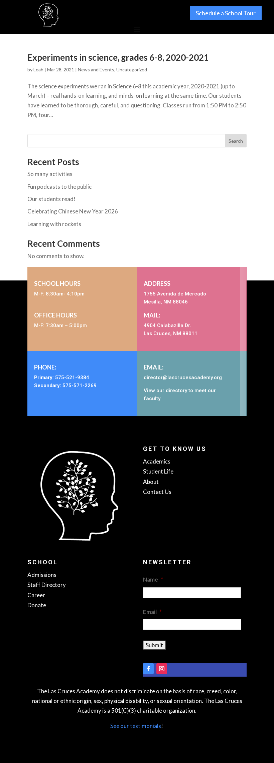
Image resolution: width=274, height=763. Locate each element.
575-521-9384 (72, 377)
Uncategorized (131, 69)
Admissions (41, 574)
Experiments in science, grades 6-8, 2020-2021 (118, 57)
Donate (36, 605)
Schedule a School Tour (226, 13)
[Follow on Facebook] (148, 668)
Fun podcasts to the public (59, 186)
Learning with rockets (54, 223)
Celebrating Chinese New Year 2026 (72, 211)
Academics (156, 461)
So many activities (50, 173)
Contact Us (157, 491)
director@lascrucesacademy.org (183, 377)
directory (176, 391)
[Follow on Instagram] (161, 668)
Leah (38, 69)
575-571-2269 (79, 386)
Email (152, 611)
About (151, 481)
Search (236, 141)
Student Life (158, 471)
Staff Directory (46, 584)
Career (36, 595)
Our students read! (51, 198)
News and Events (96, 69)
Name (153, 579)
